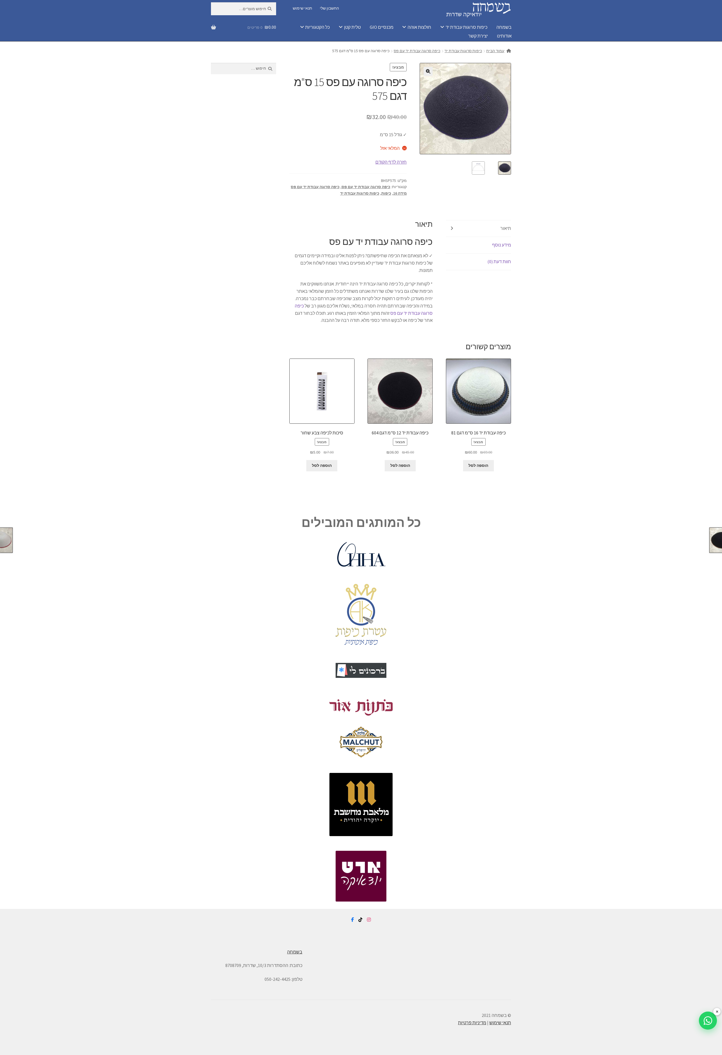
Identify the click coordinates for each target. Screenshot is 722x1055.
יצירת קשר (478, 36)
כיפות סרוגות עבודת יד (466, 27)
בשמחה (504, 27)
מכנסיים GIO (381, 27)
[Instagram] (369, 920)
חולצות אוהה (419, 27)
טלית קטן (352, 27)
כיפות (386, 193)
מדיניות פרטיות (472, 1022)
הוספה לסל (478, 465)
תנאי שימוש (302, 8)
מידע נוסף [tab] (501, 245)
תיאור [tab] (505, 228)
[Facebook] (352, 920)
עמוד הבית (495, 50)
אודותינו (504, 36)
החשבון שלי (329, 8)
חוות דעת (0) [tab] (499, 261)
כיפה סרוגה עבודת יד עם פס (417, 50)
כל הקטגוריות (317, 27)
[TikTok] (360, 920)
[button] (428, 71)
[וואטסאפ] (708, 1021)
